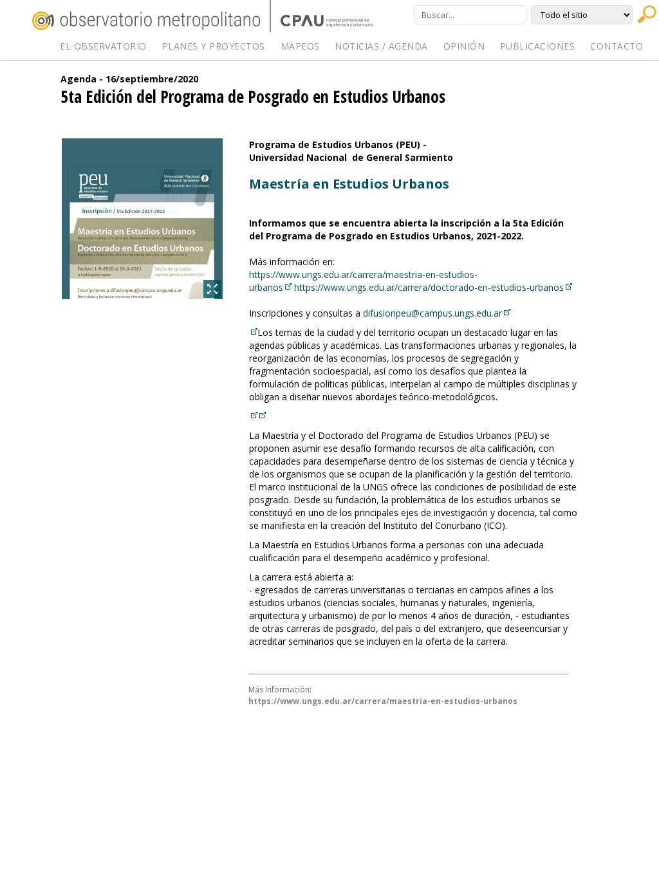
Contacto (616, 46)
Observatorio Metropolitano (146, 21)
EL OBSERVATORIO (103, 46)
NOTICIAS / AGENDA (381, 46)
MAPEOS (300, 46)
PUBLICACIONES (537, 46)
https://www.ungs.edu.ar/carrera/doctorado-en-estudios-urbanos (429, 287)
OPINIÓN (464, 46)
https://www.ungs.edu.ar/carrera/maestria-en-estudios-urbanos (382, 701)
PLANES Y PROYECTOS (213, 46)
